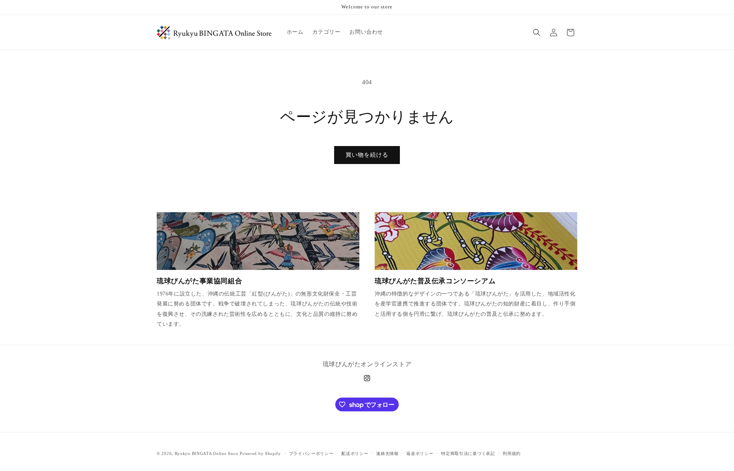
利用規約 (512, 453)
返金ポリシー (419, 453)
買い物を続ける (367, 155)
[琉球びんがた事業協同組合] (258, 241)
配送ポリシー (354, 453)
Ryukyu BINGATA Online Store (207, 453)
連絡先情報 (387, 453)
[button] (536, 32)
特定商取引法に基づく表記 (468, 453)
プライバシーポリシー (311, 453)
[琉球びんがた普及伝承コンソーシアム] (476, 241)
